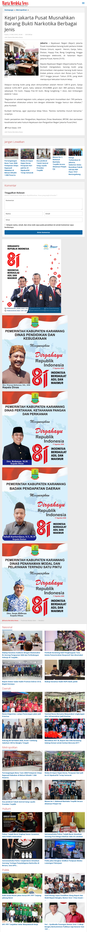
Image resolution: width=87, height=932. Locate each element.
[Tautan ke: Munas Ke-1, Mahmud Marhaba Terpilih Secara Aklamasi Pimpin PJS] (65, 790)
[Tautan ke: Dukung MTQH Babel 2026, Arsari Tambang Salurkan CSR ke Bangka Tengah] (22, 729)
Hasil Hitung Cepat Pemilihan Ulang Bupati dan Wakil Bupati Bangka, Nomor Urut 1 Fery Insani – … (64, 897)
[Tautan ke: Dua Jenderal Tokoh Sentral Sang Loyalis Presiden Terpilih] (22, 790)
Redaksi (41, 620)
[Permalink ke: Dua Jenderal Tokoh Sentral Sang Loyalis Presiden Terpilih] (43, 154)
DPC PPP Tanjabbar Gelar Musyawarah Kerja (20, 924)
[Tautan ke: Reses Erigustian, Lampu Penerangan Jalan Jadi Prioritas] (22, 702)
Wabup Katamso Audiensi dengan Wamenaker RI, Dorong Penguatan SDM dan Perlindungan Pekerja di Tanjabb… (21, 655)
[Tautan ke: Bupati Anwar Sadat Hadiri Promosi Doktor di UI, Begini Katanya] (22, 670)
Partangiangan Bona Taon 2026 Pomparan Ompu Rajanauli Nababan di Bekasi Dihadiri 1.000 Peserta (11, 168)
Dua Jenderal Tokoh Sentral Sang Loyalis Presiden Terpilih (42, 165)
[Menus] (83, 3)
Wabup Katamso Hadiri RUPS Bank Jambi (61, 682)
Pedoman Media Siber (28, 620)
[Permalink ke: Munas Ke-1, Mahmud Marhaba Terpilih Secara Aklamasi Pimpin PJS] (59, 152)
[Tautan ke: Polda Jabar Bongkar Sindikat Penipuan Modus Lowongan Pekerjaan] (65, 849)
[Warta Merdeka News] (15, 3)
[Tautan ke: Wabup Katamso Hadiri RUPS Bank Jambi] (65, 670)
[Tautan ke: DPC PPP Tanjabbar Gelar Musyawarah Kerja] (22, 912)
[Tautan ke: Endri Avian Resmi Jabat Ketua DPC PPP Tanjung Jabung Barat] (22, 883)
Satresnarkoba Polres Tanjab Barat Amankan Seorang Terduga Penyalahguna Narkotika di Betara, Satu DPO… (20, 863)
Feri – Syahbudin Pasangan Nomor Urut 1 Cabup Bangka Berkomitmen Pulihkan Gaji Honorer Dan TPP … (64, 926)
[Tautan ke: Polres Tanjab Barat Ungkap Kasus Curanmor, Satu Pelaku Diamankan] (22, 822)
